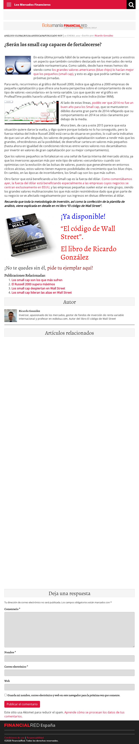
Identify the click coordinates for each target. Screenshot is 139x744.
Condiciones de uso (14, 737)
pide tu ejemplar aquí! (70, 267)
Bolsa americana (34, 35)
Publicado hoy (53, 35)
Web (7, 681)
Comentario (12, 609)
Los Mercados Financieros (32, 4)
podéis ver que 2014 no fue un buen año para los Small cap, (97, 105)
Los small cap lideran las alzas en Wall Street (42, 292)
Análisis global (14, 35)
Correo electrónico (16, 666)
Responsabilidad (35, 737)
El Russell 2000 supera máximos (33, 284)
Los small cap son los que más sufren (37, 280)
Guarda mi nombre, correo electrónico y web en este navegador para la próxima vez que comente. (63, 695)
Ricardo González (104, 35)
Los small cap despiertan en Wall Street (38, 288)
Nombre (10, 652)
